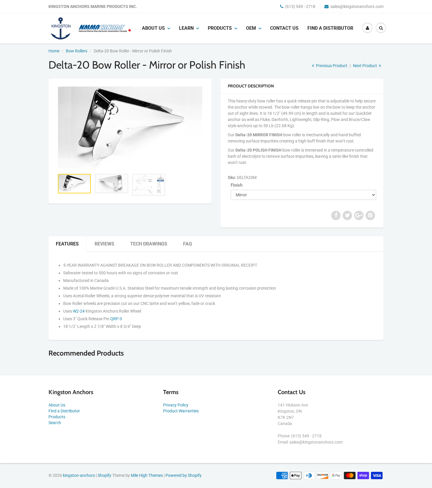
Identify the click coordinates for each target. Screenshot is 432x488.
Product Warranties (181, 411)
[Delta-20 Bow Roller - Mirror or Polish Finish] (130, 127)
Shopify (104, 475)
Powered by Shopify (183, 475)
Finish (236, 185)
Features (67, 244)
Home (53, 51)
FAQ (187, 244)
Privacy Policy (175, 405)
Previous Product (331, 65)
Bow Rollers (76, 51)
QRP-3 (116, 318)
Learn (186, 28)
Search (54, 422)
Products (220, 28)
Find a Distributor (330, 28)
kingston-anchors (79, 475)
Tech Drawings (148, 244)
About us (153, 28)
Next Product (365, 65)
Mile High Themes (147, 475)
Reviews (104, 244)
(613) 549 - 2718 (300, 6)
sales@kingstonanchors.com (357, 6)
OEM (251, 28)
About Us (56, 405)
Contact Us (284, 28)
